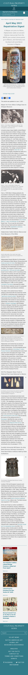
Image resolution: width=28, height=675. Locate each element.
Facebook (9, 662)
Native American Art (14, 640)
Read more (5, 571)
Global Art (14, 643)
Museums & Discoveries (14, 645)
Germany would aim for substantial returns (13, 525)
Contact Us (14, 654)
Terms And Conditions (14, 656)
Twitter (21, 662)
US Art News (14, 637)
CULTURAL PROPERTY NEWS (14, 4)
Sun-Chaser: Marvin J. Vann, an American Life (13, 220)
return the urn (18, 150)
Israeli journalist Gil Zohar (8, 263)
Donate (14, 659)
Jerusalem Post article (7, 284)
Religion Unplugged (11, 303)
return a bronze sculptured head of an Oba (13, 499)
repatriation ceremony (16, 227)
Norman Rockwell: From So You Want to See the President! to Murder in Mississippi (9, 615)
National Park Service (15, 423)
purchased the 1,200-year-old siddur (10, 270)
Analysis (14, 649)
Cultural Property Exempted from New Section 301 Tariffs (8, 590)
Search (4, 633)
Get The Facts (14, 651)
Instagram (14, 665)
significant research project (9, 296)
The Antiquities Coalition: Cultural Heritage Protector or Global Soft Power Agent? (10, 565)
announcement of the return (10, 416)
